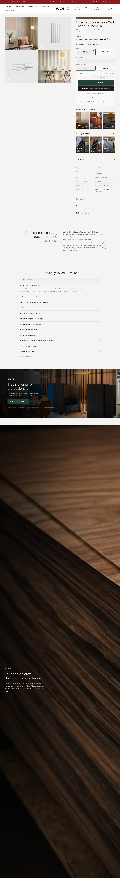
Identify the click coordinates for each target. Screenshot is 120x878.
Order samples (77, 8)
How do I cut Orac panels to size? (30, 313)
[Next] (113, 109)
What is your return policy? (28, 335)
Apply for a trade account (17, 401)
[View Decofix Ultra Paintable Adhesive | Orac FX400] (99, 150)
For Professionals (108, 2)
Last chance (69, 8)
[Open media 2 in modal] (68, 20)
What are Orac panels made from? (30, 285)
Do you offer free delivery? (28, 329)
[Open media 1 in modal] (34, 20)
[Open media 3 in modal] (34, 53)
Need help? (86, 8)
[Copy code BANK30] (110, 17)
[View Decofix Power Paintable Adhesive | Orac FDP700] (86, 150)
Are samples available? (27, 351)
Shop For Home (97, 1)
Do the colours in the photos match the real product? (36, 340)
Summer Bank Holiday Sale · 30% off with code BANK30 (59, 1)
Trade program (96, 8)
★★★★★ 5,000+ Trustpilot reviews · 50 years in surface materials (21, 1)
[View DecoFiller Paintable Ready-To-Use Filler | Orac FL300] (112, 150)
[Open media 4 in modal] (68, 53)
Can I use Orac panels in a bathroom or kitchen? (35, 302)
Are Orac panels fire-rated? (28, 308)
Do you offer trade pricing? (28, 346)
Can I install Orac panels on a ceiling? (31, 318)
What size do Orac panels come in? (31, 324)
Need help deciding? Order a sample (95, 93)
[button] (107, 8)
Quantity (80, 73)
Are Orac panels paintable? (28, 297)
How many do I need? (108, 73)
